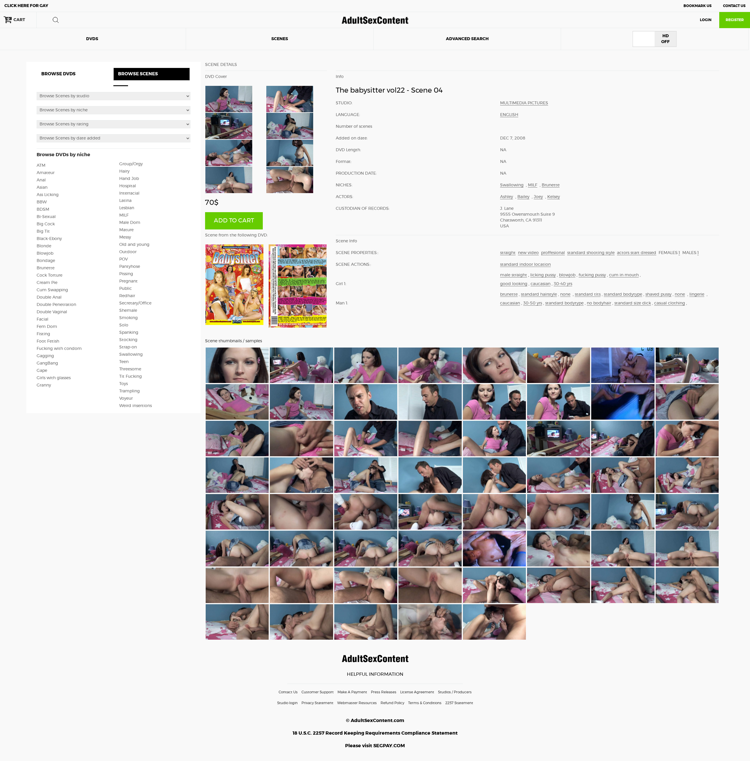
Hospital (127, 186)
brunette (509, 294)
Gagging (45, 356)
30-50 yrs (532, 303)
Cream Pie (47, 283)
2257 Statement (459, 703)
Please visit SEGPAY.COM (375, 745)
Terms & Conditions (425, 703)
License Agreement (417, 692)
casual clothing (669, 303)
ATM (41, 166)
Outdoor (128, 252)
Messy (125, 237)
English (509, 115)
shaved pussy (658, 294)
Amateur (45, 173)
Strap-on (128, 347)
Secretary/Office (135, 303)
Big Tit (43, 231)
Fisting (43, 334)
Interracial (129, 193)
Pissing (126, 274)
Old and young (134, 245)
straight (508, 253)
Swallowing (131, 355)
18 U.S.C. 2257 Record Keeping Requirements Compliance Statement (375, 733)
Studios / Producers (455, 692)
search (55, 20)
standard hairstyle (539, 294)
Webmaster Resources (357, 703)
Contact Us (734, 6)
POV (123, 259)
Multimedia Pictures (524, 103)
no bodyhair (599, 303)
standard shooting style (591, 253)
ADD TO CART (234, 221)
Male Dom (129, 223)
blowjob (567, 275)
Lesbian (126, 208)
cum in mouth (624, 275)
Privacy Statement (317, 703)
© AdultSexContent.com (375, 720)
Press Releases (383, 692)
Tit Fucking (130, 376)
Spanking (128, 333)
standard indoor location (525, 265)
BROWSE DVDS (58, 74)
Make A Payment (352, 692)
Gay (26, 6)
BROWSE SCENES (138, 74)
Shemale (128, 311)
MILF (124, 215)
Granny (44, 385)
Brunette (45, 268)
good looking (513, 284)
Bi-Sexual (46, 217)
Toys (123, 384)
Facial (42, 319)
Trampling (129, 391)
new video (528, 253)
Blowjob (45, 253)
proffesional (553, 253)
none (565, 294)
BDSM (43, 209)
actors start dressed (636, 253)
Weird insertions (135, 406)
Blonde (44, 246)
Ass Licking (48, 195)
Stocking (128, 340)
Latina (125, 201)
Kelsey (553, 197)
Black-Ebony (49, 239)
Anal (41, 180)
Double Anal (49, 297)
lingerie (696, 294)
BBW (42, 202)
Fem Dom (47, 327)
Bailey (523, 197)
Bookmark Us (697, 6)
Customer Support (317, 692)
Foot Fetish (48, 341)
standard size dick (632, 303)
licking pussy (543, 275)
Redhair (127, 296)
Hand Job (129, 179)
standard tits (588, 294)
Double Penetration (56, 305)
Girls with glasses (54, 378)
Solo (123, 325)
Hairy (124, 171)
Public (125, 289)
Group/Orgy (131, 164)
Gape (42, 371)
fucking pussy (592, 275)
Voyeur (126, 398)
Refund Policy (392, 703)
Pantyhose (129, 267)
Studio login (287, 703)
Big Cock (46, 224)
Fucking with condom (59, 349)
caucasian (540, 284)
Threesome (130, 369)
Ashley (506, 197)
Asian (42, 187)
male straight (513, 275)
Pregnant (128, 281)
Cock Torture (49, 275)
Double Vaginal (52, 312)
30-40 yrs (563, 284)
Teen (124, 362)
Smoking (128, 318)
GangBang (47, 363)
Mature (126, 230)
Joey (538, 197)
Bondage (46, 261)
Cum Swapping (52, 290)
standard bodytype (623, 294)
